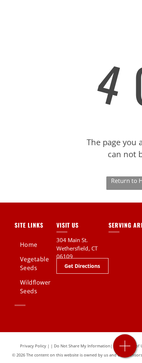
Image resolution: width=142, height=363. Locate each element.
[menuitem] (39, 244)
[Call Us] (125, 349)
